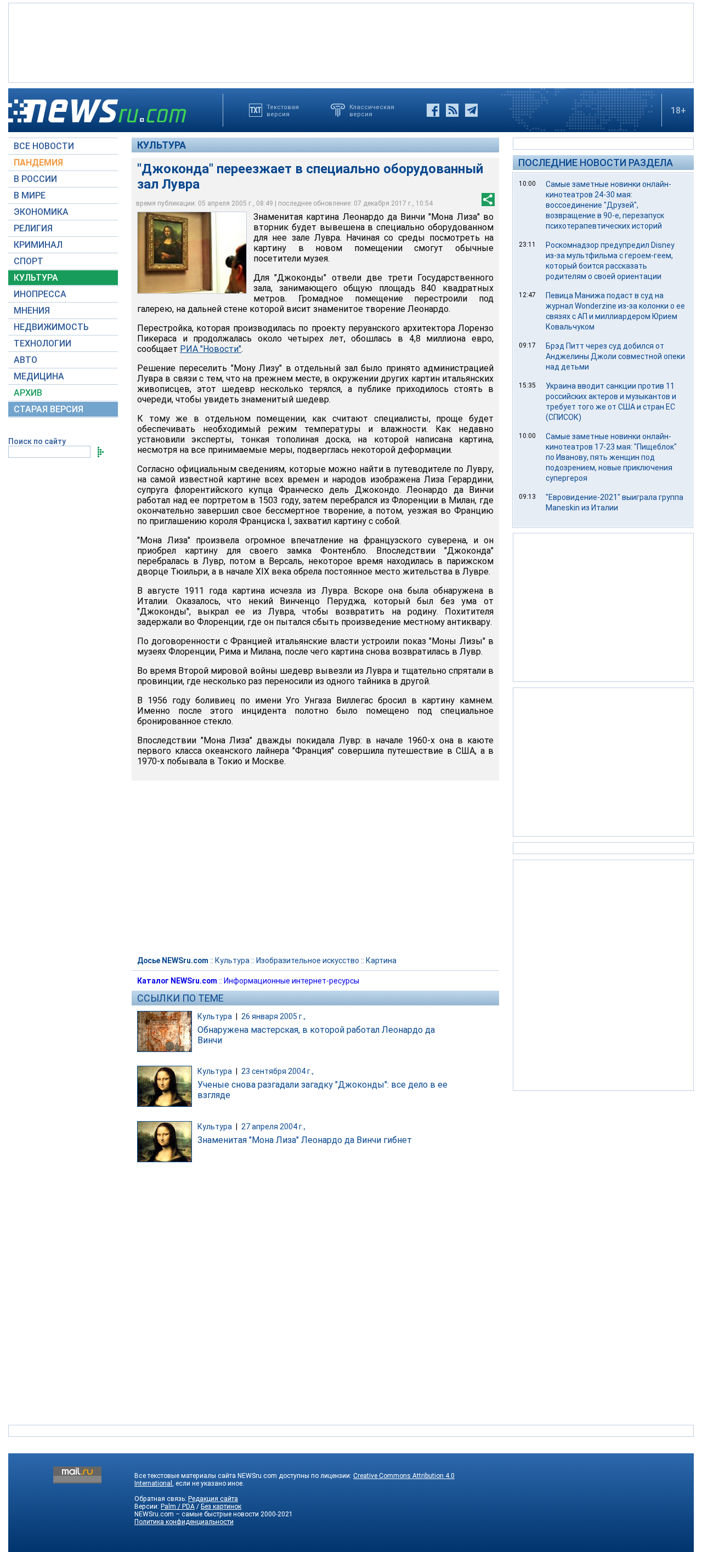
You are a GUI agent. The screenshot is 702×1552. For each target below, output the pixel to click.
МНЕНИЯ (32, 310)
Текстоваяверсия (283, 110)
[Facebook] (433, 110)
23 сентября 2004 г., (277, 1071)
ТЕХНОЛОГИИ (42, 343)
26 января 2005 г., (273, 1016)
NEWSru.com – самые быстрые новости (196, 1514)
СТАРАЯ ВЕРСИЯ (48, 409)
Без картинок (221, 1506)
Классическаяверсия (371, 110)
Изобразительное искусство (307, 960)
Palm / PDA (178, 1506)
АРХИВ (28, 393)
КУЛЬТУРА (36, 277)
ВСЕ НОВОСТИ (44, 146)
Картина (381, 960)
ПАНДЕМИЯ (38, 162)
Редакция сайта (213, 1499)
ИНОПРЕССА (40, 294)
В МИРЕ (30, 195)
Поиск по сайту (37, 441)
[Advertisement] (351, 42)
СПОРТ (28, 261)
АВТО (25, 360)
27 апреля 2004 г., (273, 1126)
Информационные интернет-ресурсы (291, 980)
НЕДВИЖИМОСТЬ (51, 327)
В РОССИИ (35, 179)
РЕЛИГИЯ (33, 228)
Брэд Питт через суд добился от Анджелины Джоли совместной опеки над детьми (615, 356)
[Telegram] (471, 110)
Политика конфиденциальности (184, 1522)
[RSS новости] (452, 110)
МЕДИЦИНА (39, 376)
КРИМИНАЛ (38, 245)
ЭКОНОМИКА (41, 212)
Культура (161, 145)
